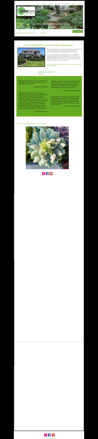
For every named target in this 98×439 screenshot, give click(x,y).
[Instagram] (43, 173)
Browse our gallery (52, 60)
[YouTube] (51, 173)
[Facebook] (47, 173)
